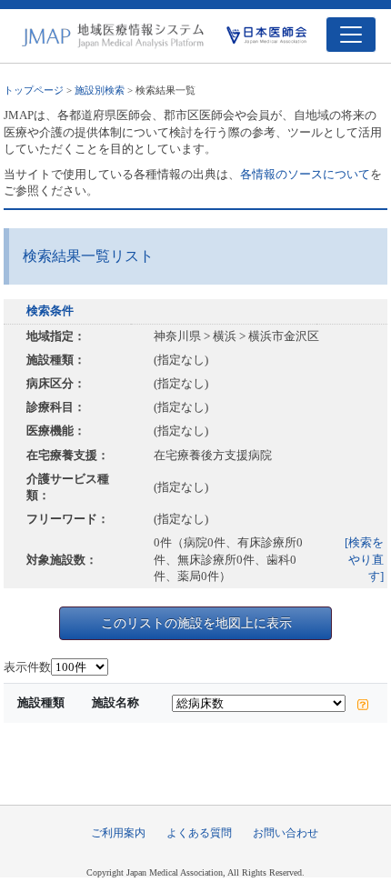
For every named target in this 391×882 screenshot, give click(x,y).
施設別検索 (100, 90)
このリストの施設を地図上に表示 (196, 623)
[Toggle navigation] (351, 34)
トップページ (34, 90)
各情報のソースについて (305, 174)
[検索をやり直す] (364, 559)
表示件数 (27, 667)
